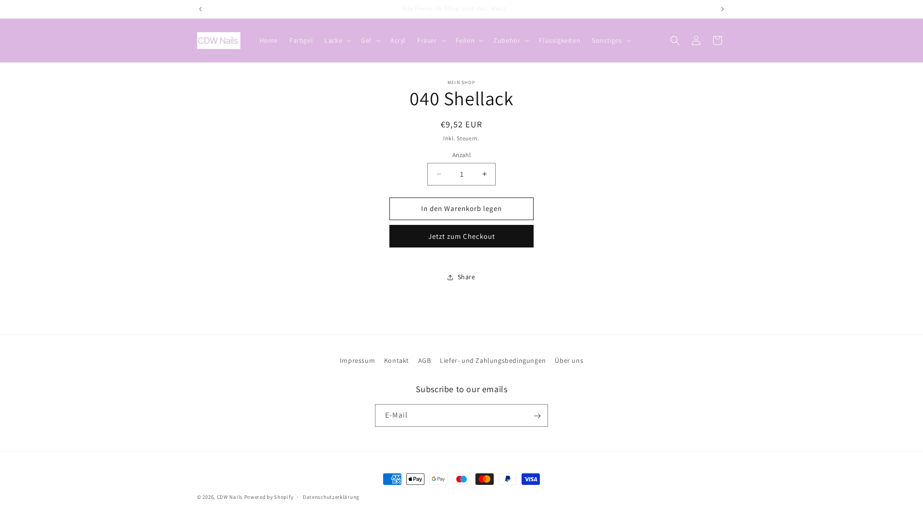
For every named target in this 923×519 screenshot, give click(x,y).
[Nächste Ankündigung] (722, 9)
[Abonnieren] (537, 416)
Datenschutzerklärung (331, 496)
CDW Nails (230, 497)
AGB (424, 360)
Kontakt (396, 360)
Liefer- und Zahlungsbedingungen (493, 360)
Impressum (357, 360)
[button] (337, 40)
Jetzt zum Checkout (461, 236)
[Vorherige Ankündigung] (200, 9)
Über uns (569, 360)
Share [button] (466, 276)
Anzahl (461, 155)
